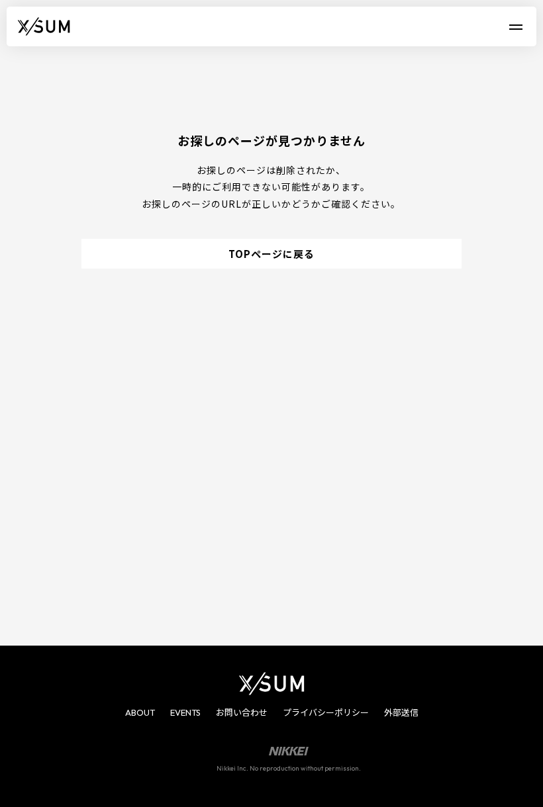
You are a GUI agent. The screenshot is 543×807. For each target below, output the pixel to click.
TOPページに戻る (271, 254)
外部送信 (401, 712)
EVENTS (185, 712)
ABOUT (140, 712)
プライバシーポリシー (326, 712)
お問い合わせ (242, 712)
